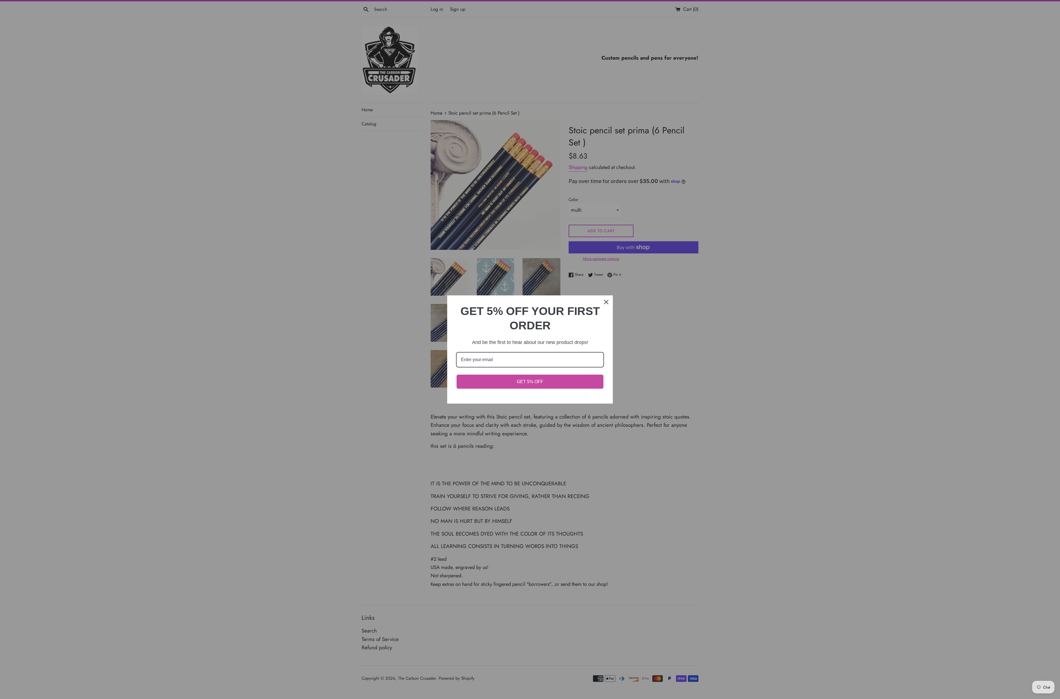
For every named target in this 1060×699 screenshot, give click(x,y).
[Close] (606, 302)
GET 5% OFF (530, 381)
